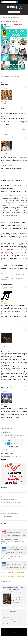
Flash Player (11, 456)
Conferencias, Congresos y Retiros (17, 604)
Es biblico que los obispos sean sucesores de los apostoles (13, 83)
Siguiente (11, 446)
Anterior (10, 440)
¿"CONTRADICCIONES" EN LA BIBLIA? (17, 576)
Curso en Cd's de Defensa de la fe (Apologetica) (10, 502)
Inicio (4, 440)
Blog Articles (6, 580)
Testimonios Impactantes (6, 516)
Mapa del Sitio (5, 623)
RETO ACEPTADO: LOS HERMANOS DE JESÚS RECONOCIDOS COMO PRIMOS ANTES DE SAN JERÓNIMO (12, 541)
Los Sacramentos (4, 508)
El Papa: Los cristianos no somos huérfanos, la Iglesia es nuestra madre (13, 386)
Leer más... (23, 129)
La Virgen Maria (4, 505)
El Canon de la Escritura (7, 284)
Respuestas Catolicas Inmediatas (8, 491)
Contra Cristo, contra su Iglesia (7, 510)
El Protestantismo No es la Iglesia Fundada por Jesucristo (13, 435)
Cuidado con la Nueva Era (6, 494)
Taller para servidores (15, 599)
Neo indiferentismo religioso (8, 434)
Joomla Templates (9, 631)
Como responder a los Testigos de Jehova (9, 499)
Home (4, 17)
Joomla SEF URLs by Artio (4, 449)
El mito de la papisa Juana (7, 428)
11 (21, 443)
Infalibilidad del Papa (7, 135)
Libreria (2, 519)
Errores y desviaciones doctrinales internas (10, 513)
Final (17, 446)
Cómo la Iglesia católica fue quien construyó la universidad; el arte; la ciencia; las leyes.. (13, 431)
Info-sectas (3, 496)
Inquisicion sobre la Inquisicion (9, 327)
